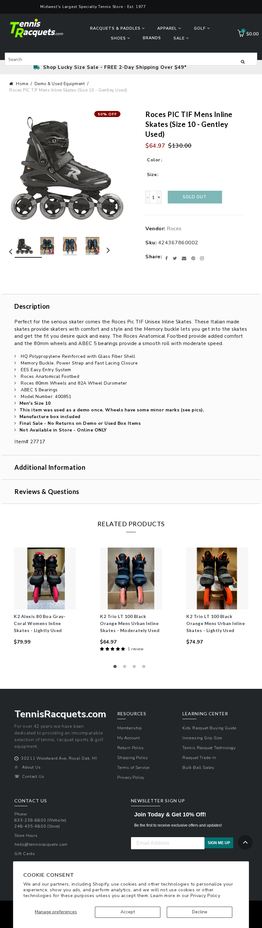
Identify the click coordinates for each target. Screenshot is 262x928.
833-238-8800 (30, 820)
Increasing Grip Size (202, 737)
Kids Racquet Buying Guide (209, 728)
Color (153, 160)
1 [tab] (116, 668)
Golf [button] (200, 28)
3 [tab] (136, 668)
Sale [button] (179, 38)
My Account (128, 737)
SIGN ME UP (219, 843)
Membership (129, 728)
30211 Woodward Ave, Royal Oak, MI (59, 758)
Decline (199, 912)
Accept (127, 912)
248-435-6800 (30, 826)
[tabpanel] (45, 596)
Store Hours (26, 835)
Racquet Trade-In (199, 757)
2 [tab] (126, 668)
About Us (31, 767)
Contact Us (33, 776)
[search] (131, 59)
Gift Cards (24, 853)
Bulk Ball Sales (198, 767)
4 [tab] (145, 668)
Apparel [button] (167, 28)
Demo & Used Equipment (60, 84)
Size (152, 175)
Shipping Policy (132, 757)
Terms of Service (133, 767)
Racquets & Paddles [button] (116, 28)
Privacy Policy (205, 896)
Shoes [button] (119, 38)
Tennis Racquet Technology (209, 747)
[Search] (243, 61)
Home (22, 84)
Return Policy (130, 747)
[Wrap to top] (245, 842)
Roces (174, 228)
